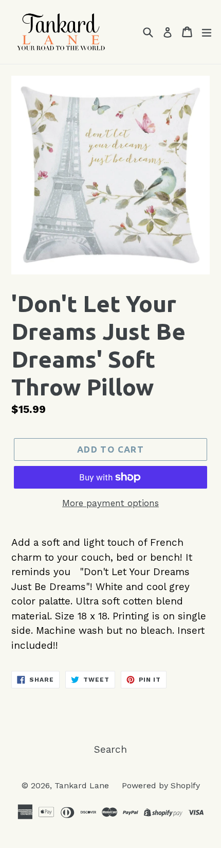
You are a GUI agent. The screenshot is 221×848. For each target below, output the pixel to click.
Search (110, 749)
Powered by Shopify (161, 785)
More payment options (110, 503)
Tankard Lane (83, 785)
